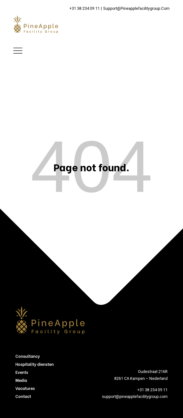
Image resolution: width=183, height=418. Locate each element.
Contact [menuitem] (23, 396)
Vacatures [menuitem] (25, 388)
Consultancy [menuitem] (27, 356)
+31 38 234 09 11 (84, 8)
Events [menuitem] (21, 372)
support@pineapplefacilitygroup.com (136, 8)
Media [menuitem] (21, 380)
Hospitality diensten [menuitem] (34, 364)
